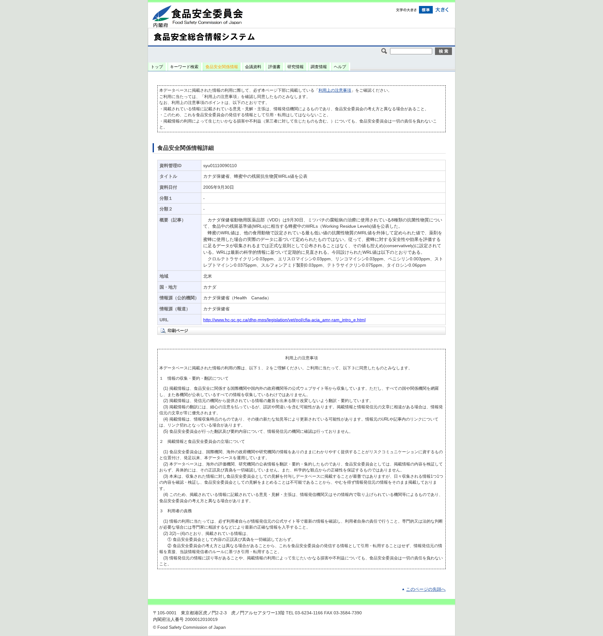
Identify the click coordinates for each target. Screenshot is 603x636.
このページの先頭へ (426, 589)
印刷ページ (178, 330)
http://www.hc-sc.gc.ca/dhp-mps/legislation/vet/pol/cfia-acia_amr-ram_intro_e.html (284, 320)
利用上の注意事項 (334, 90)
